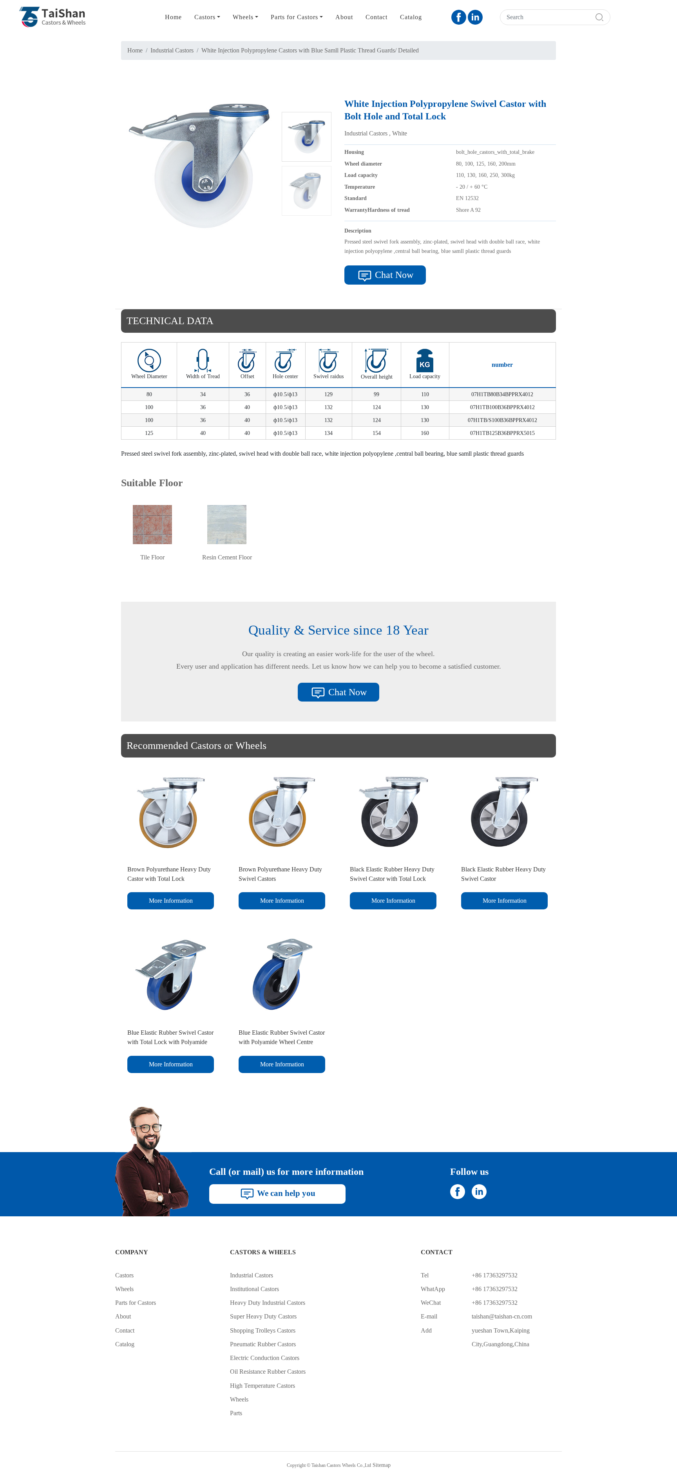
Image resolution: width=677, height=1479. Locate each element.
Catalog (411, 17)
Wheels (124, 1289)
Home (173, 17)
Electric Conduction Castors (264, 1358)
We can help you (285, 1193)
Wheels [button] (243, 17)
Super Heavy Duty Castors (263, 1316)
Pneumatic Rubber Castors (263, 1344)
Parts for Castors (135, 1302)
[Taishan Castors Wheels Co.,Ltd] (48, 17)
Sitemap (382, 1465)
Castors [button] (204, 17)
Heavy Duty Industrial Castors (267, 1302)
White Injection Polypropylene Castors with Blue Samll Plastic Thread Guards (298, 50)
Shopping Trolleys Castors (262, 1330)
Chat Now (393, 275)
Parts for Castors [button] (294, 17)
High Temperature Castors (262, 1385)
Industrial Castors (172, 50)
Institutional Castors (254, 1289)
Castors (124, 1275)
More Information (171, 900)
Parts (236, 1413)
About (344, 17)
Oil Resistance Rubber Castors (268, 1371)
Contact (376, 17)
